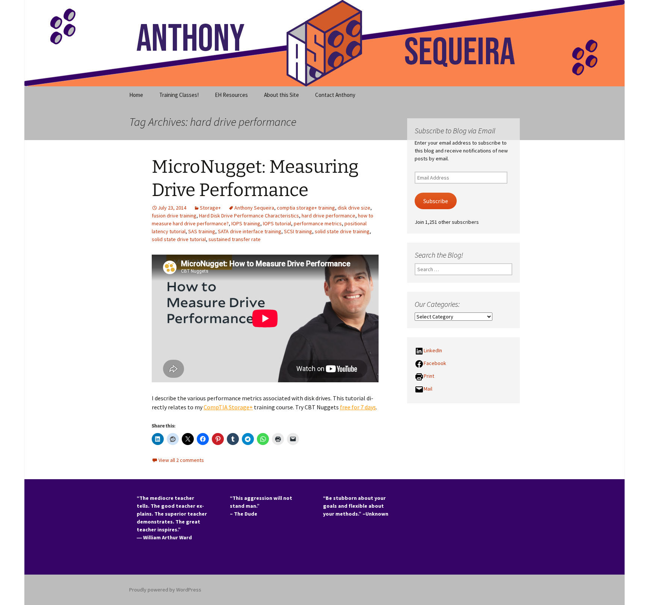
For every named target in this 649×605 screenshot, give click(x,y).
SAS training (201, 231)
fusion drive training (174, 215)
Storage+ (210, 207)
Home (136, 94)
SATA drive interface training (249, 231)
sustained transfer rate (234, 239)
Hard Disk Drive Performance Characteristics (249, 215)
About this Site (281, 94)
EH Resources (231, 94)
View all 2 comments (181, 460)
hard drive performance (328, 215)
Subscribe (435, 201)
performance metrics (318, 223)
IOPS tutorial (277, 223)
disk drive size (354, 207)
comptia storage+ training (306, 207)
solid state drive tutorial (179, 239)
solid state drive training (342, 231)
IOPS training (245, 223)
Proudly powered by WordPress (165, 589)
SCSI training (298, 231)
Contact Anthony (335, 94)
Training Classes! (179, 94)
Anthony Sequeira (254, 207)
